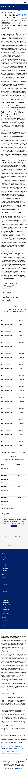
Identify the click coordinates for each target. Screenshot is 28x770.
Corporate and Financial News (7, 515)
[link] (14, 537)
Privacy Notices (18, 768)
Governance (4, 611)
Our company (4, 564)
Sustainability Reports (6, 613)
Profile (3, 598)
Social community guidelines (19, 748)
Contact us (8, 746)
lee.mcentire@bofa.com (6, 288)
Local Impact (4, 577)
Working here (4, 589)
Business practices (5, 568)
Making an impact (5, 574)
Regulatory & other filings (6, 604)
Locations (3, 746)
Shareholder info (5, 607)
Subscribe (14, 526)
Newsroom (5, 7)
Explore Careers (5, 591)
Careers (2, 748)
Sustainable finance (5, 579)
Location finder (5, 557)
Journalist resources (6, 623)
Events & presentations (6, 602)
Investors (4, 596)
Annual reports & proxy (6, 609)
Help (3, 559)
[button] (25, 2)
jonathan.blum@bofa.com (7, 293)
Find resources (5, 584)
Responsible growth (6, 566)
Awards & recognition (6, 625)
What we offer (5, 570)
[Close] (26, 759)
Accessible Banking (18, 746)
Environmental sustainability (7, 582)
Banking (3, 553)
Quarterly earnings (5, 600)
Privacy (6, 748)
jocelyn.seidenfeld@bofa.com (8, 301)
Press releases (5, 620)
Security (10, 748)
